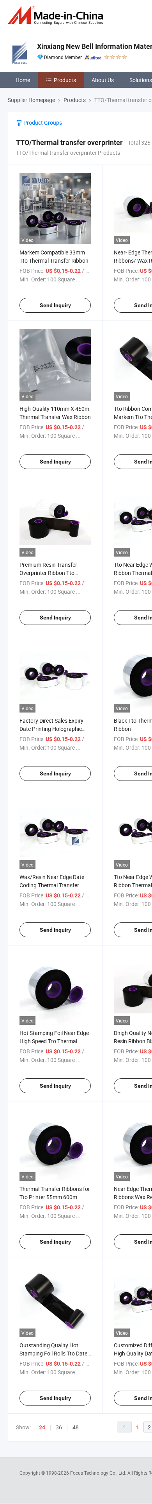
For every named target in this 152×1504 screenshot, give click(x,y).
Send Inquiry (55, 305)
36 (59, 1427)
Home (23, 80)
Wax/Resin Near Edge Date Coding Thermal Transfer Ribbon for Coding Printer (51, 885)
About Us (103, 80)
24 (42, 1427)
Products (65, 80)
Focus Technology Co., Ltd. (98, 1473)
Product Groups (42, 122)
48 (75, 1427)
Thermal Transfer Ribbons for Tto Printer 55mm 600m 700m (54, 1197)
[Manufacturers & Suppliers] (57, 15)
